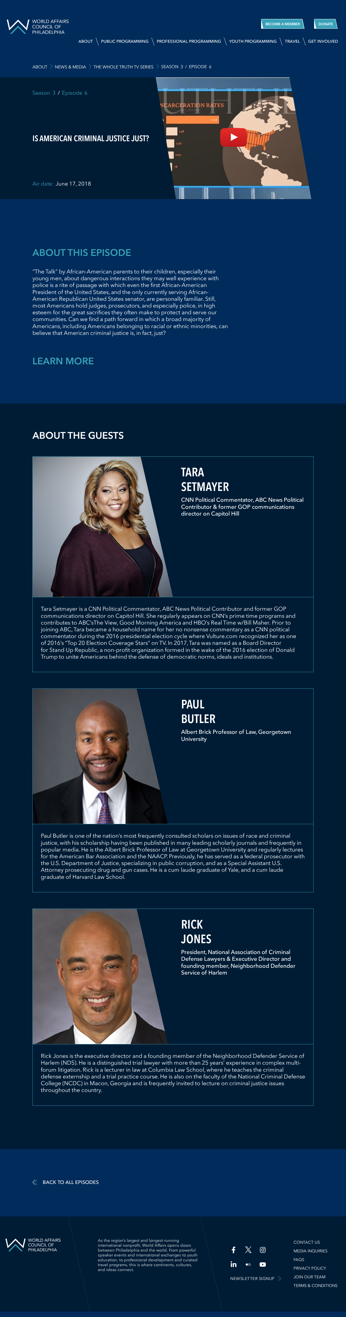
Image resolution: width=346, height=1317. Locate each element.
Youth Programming (253, 41)
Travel (292, 41)
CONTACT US (307, 1242)
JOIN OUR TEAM (309, 1277)
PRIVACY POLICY (310, 1268)
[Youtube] (263, 1264)
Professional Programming (189, 41)
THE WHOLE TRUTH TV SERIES (124, 67)
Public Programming (125, 41)
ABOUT (39, 67)
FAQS (299, 1259)
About (85, 41)
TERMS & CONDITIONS (315, 1285)
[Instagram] (263, 1250)
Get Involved (323, 41)
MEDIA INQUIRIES (310, 1251)
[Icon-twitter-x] (248, 1250)
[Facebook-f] (233, 1250)
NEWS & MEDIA (70, 67)
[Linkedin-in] (233, 1264)
